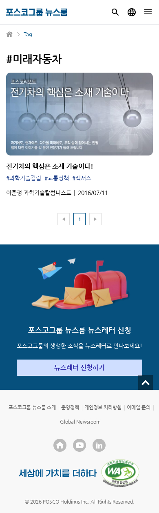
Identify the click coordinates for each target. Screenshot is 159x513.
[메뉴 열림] (148, 12)
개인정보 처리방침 (102, 407)
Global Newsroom (80, 421)
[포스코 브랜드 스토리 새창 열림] (58, 473)
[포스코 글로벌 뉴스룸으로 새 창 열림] (132, 12)
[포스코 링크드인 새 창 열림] (99, 445)
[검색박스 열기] (115, 12)
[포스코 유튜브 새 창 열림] (79, 445)
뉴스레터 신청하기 (79, 367)
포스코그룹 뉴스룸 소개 (32, 407)
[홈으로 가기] (9, 34)
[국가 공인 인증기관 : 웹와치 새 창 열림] (120, 473)
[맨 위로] (145, 382)
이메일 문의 (138, 407)
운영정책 (70, 407)
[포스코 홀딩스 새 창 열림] (59, 445)
